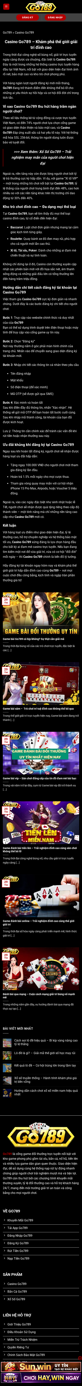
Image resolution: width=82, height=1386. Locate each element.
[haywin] (41, 1378)
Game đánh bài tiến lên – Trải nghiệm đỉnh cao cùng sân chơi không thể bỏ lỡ (40, 850)
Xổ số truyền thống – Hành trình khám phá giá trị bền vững (45, 1080)
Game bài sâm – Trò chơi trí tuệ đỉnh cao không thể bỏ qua (38, 708)
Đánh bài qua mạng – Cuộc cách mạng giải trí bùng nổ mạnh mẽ (39, 996)
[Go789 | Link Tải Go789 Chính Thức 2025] (41, 7)
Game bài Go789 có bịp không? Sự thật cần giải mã (33, 638)
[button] (6, 7)
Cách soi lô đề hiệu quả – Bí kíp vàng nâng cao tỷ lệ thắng (46, 1042)
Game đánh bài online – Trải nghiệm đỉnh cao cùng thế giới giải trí (38, 922)
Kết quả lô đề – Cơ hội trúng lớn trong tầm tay (45, 1065)
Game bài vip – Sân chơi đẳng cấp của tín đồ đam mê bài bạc (39, 778)
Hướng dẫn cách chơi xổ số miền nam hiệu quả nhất (46, 1092)
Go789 (7, 32)
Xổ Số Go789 (50, 152)
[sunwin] (41, 1367)
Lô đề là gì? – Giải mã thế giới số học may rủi (44, 1053)
